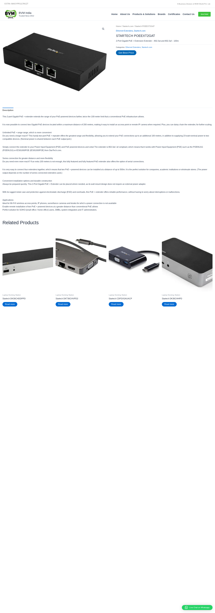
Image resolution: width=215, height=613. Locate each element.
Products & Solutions (144, 14)
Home (114, 14)
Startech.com (127, 26)
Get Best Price (126, 52)
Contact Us (188, 14)
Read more (10, 304)
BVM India (25, 12)
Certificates (174, 14)
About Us (125, 14)
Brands (161, 14)
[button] (204, 14)
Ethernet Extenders (124, 31)
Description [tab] (7, 110)
